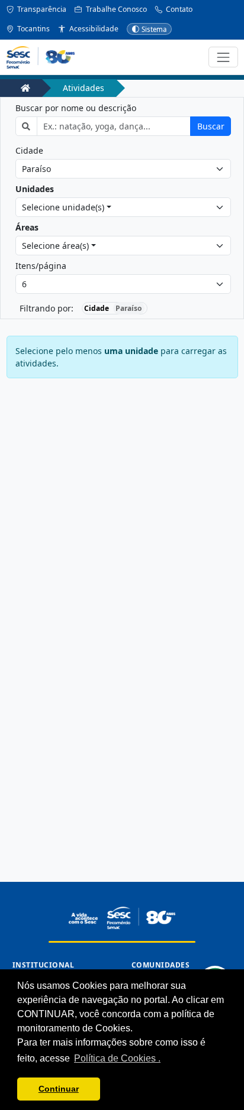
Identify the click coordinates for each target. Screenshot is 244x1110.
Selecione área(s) (55, 245)
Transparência (40, 9)
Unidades (34, 188)
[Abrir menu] (222, 57)
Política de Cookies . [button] (117, 1058)
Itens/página (40, 265)
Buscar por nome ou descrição (75, 107)
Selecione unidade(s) (63, 207)
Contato (178, 9)
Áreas (26, 227)
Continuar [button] (58, 1088)
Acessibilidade (93, 29)
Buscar (210, 126)
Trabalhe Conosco (115, 9)
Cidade (29, 150)
